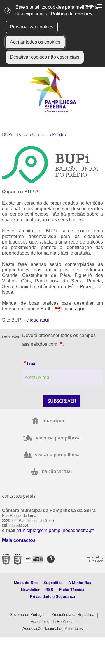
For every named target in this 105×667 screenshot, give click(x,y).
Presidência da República (72, 614)
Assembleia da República (52, 621)
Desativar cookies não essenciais (44, 57)
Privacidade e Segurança (52, 596)
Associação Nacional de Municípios (52, 628)
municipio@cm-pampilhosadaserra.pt (55, 530)
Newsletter (30, 589)
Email (30, 362)
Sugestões (52, 583)
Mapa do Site (26, 583)
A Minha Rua (79, 583)
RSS (49, 589)
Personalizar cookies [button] (31, 26)
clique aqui (72, 308)
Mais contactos (19, 540)
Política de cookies (71, 13)
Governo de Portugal (27, 614)
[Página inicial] (53, 110)
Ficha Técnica (71, 589)
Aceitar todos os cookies (35, 41)
